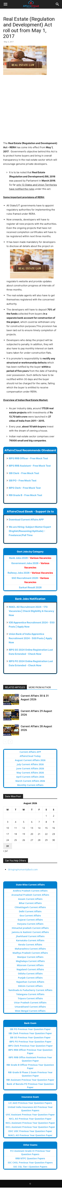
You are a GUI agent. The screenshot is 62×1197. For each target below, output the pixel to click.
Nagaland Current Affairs (30, 969)
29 (46, 840)
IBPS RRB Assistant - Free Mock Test (30, 465)
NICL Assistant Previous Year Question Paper (30, 1122)
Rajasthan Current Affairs (30, 981)
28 (39, 840)
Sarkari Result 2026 (30, 587)
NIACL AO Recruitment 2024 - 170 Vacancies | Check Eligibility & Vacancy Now (31, 611)
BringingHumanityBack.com (23, 869)
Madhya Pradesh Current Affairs (30, 952)
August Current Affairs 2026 (30, 760)
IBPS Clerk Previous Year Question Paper (30, 1045)
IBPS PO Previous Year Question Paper (30, 1041)
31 (7, 846)
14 (39, 827)
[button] (5, 4)
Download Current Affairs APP (26, 519)
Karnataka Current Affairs (30, 940)
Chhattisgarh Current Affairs (30, 907)
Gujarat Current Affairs (30, 919)
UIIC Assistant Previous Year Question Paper (30, 1114)
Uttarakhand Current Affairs (30, 1006)
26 (23, 840)
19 (23, 833)
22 (46, 833)
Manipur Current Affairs (30, 956)
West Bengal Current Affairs (30, 1010)
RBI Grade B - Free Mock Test (25, 495)
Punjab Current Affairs (30, 977)
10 (7, 827)
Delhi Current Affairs (30, 911)
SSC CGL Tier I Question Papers (30, 1166)
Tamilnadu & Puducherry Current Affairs (30, 990)
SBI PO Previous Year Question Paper (30, 1029)
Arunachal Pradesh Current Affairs (30, 894)
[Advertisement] (31, 110)
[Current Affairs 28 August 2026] (11, 730)
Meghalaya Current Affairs (30, 961)
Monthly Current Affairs (30, 785)
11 (15, 827)
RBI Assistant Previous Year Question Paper (30, 1079)
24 (7, 840)
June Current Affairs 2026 (30, 768)
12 (23, 827)
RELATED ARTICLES (15, 687)
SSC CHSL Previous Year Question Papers (30, 1162)
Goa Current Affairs (30, 915)
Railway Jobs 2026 (30, 572)
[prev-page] (5, 742)
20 (32, 833)
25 (15, 840)
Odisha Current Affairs (30, 973)
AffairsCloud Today (30, 756)
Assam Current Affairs (30, 898)
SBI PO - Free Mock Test (22, 480)
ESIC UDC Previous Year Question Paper (30, 1131)
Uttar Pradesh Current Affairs (30, 1002)
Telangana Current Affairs (30, 994)
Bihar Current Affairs (30, 903)
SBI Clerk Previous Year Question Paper (30, 1033)
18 (15, 833)
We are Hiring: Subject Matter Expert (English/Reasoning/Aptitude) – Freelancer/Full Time (30, 531)
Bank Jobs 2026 (30, 557)
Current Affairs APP (30, 751)
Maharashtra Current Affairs (30, 948)
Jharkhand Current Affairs (30, 936)
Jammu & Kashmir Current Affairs (30, 932)
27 (32, 840)
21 (39, 833)
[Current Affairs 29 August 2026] (11, 714)
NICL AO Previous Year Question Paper (30, 1118)
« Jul (5, 850)
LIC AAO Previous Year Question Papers (30, 1102)
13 (32, 827)
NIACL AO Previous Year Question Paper (30, 1135)
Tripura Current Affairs (30, 998)
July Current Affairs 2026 (30, 764)
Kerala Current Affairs (30, 944)
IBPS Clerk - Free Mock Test (25, 487)
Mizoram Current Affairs (30, 965)
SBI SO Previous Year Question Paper (30, 1037)
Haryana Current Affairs (30, 923)
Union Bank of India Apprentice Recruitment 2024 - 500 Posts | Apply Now (30, 638)
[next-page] (10, 742)
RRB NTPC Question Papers (30, 1158)
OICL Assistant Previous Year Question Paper (30, 1126)
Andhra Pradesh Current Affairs (30, 890)
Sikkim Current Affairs (30, 985)
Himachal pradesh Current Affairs (30, 927)
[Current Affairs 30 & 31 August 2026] (11, 699)
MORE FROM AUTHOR (40, 687)
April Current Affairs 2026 (30, 776)
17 (7, 833)
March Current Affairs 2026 (30, 780)
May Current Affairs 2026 (30, 772)
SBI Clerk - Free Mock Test (24, 473)
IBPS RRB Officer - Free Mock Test (28, 458)
